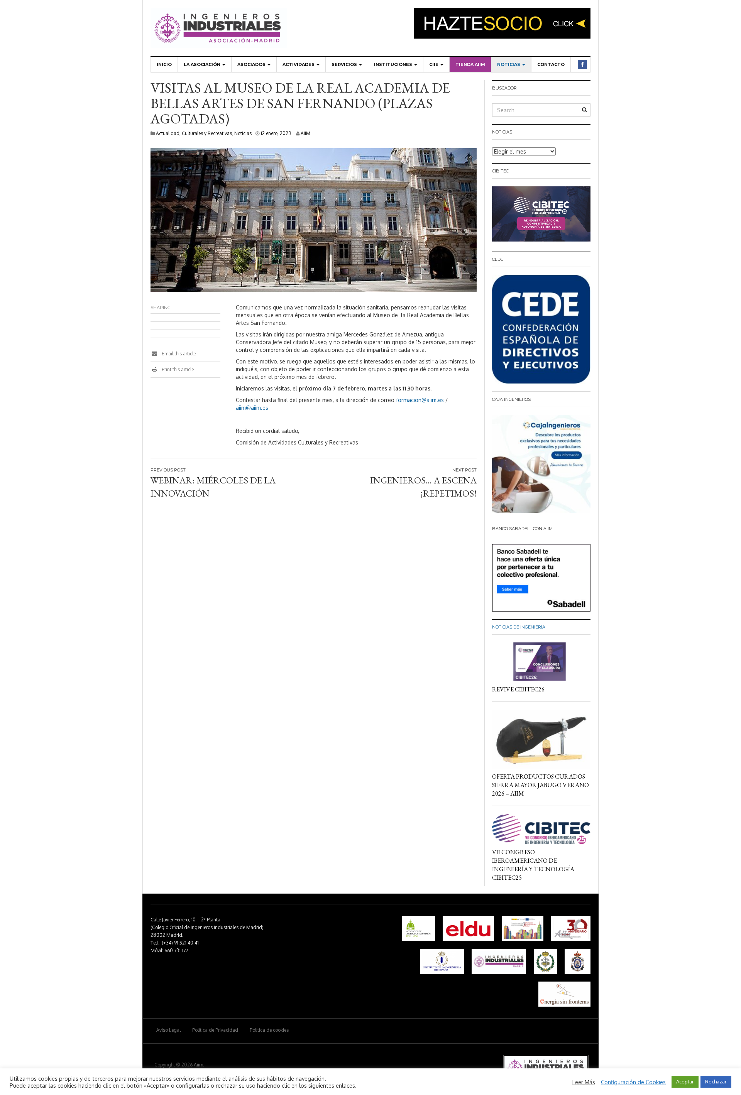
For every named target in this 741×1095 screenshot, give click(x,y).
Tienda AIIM (470, 64)
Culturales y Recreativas (207, 133)
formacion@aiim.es (420, 400)
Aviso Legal (168, 1030)
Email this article (178, 354)
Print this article (177, 369)
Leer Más (583, 1081)
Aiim (198, 1065)
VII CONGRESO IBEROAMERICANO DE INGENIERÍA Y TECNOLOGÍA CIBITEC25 (533, 865)
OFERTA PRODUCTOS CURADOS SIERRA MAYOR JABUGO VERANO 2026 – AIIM (540, 785)
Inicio (164, 64)
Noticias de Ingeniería (518, 627)
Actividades (299, 64)
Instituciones (393, 64)
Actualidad (167, 133)
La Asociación (203, 64)
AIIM (305, 133)
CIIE (434, 64)
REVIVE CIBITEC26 (518, 689)
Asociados (252, 64)
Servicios (345, 64)
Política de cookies (269, 1030)
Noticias (509, 64)
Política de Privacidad (215, 1030)
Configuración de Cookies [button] (633, 1081)
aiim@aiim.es (252, 407)
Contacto (551, 64)
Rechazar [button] (716, 1081)
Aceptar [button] (685, 1081)
